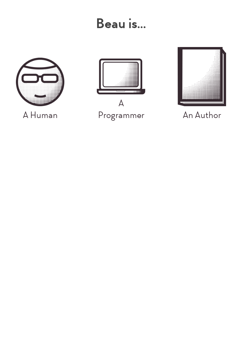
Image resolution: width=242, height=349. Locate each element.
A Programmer (121, 109)
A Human (40, 115)
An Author (202, 115)
